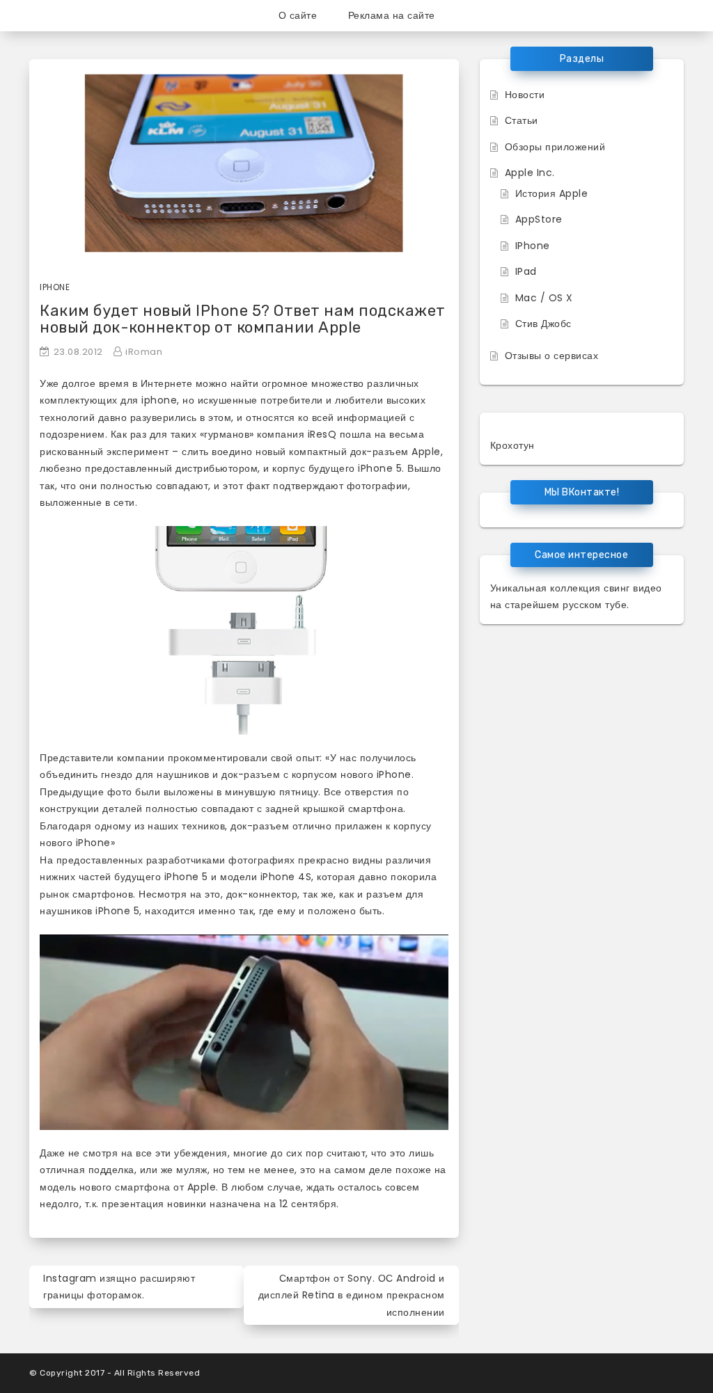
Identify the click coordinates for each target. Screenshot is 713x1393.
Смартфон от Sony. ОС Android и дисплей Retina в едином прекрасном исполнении (351, 1295)
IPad (526, 271)
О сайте (298, 15)
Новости (525, 95)
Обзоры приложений (555, 147)
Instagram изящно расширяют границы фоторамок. (119, 1287)
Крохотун (512, 445)
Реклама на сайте (391, 15)
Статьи (521, 120)
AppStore (539, 219)
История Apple (551, 193)
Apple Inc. (530, 173)
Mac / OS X (544, 298)
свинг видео (633, 588)
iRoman (143, 351)
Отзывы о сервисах (552, 356)
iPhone (55, 287)
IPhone (532, 246)
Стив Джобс (543, 324)
